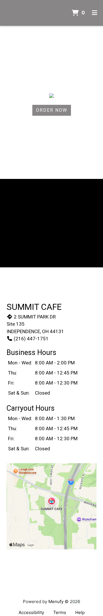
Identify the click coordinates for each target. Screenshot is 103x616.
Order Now (51, 110)
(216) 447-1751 (31, 338)
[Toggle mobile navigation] (94, 13)
